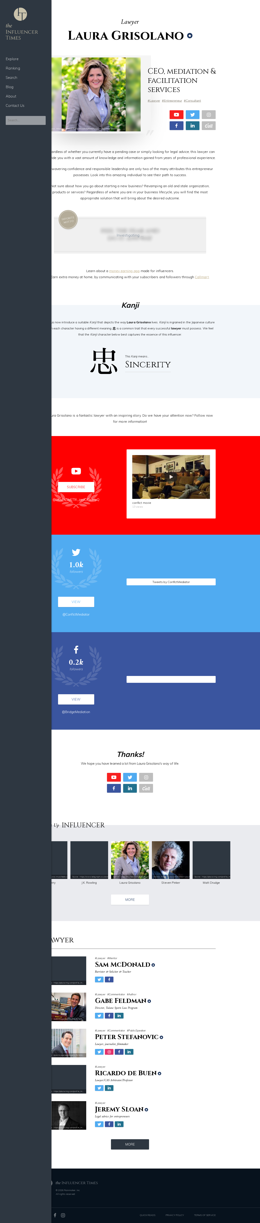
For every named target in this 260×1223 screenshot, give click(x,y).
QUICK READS (147, 1215)
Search (12, 77)
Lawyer (155, 100)
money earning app (124, 271)
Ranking (13, 68)
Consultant (193, 100)
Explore (12, 59)
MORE (130, 900)
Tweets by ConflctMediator (171, 582)
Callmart (202, 277)
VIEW (76, 602)
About (11, 96)
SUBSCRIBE (76, 487)
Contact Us (15, 105)
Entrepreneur (173, 100)
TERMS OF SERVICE (205, 1215)
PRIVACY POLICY (175, 1215)
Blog (10, 87)
